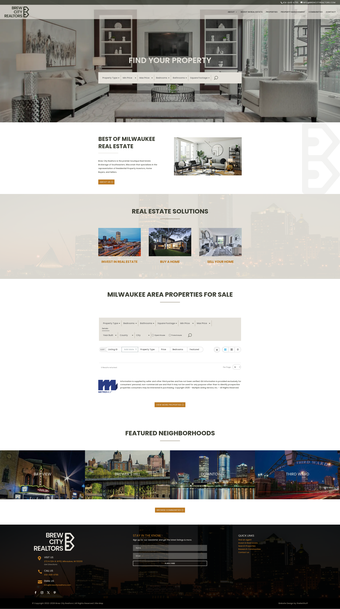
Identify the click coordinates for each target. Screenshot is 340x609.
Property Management (293, 12)
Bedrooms (178, 349)
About (231, 12)
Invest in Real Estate (252, 12)
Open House (159, 335)
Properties (271, 12)
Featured (194, 349)
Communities (315, 12)
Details (105, 328)
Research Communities (249, 549)
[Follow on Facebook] (35, 592)
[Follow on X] (48, 592)
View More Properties (168, 404)
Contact (331, 12)
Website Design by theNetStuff (293, 603)
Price (163, 349)
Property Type (147, 349)
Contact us (243, 552)
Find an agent (245, 539)
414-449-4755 (290, 2)
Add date (129, 349)
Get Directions (50, 564)
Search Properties (247, 546)
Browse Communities (169, 510)
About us (105, 181)
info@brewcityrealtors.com (57, 585)
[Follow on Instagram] (42, 592)
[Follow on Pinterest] (54, 592)
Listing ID (113, 349)
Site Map (99, 603)
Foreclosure (176, 335)
